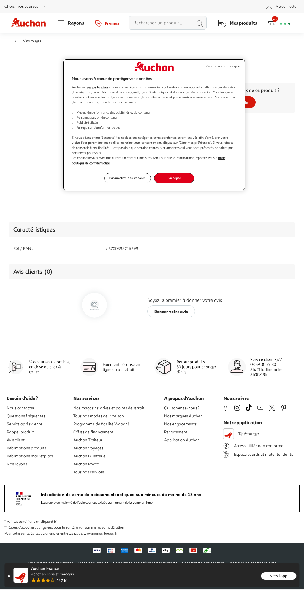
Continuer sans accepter (223, 66)
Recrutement (175, 432)
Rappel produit (20, 432)
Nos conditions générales (50, 563)
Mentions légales (93, 563)
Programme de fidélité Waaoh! (101, 424)
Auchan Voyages (88, 448)
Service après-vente (24, 424)
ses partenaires (97, 87)
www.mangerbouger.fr (101, 533)
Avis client (16, 440)
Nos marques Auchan (183, 416)
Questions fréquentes (26, 416)
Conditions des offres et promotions (145, 563)
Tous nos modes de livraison (98, 416)
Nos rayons (17, 464)
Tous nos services (88, 472)
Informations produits (26, 448)
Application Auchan (182, 440)
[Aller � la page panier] (279, 22)
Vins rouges (32, 41)
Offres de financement (93, 432)
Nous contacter (20, 408)
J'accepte (174, 178)
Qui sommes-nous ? (182, 408)
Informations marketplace (30, 456)
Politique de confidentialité (252, 563)
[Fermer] (8, 575)
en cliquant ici (46, 521)
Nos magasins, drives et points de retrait (108, 408)
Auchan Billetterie (89, 456)
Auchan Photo (86, 464)
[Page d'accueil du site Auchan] (30, 22)
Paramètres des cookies (127, 178)
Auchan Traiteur (87, 440)
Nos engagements (180, 424)
